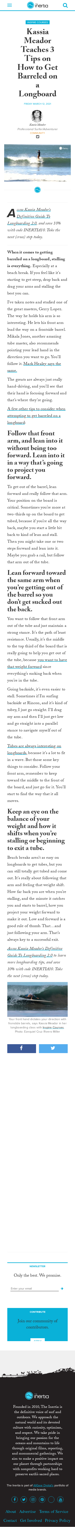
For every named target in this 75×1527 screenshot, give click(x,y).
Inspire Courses (37, 22)
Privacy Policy (57, 1520)
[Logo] (64, 148)
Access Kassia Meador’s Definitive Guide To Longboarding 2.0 (29, 217)
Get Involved (31, 1520)
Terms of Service (54, 1511)
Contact (10, 1520)
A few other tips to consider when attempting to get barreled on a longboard (36, 416)
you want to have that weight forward (37, 664)
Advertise (27, 1511)
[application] (37, 163)
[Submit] (62, 1288)
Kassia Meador (37, 125)
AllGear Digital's (43, 1485)
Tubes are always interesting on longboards (34, 750)
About (10, 1511)
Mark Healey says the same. (34, 368)
